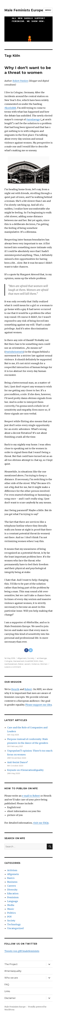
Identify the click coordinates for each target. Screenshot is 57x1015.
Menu (48, 10)
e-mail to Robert (31, 795)
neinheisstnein (10, 664)
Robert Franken (20, 80)
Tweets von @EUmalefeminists (21, 951)
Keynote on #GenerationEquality (25, 770)
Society (30, 658)
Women (43, 664)
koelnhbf (29, 661)
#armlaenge (33, 119)
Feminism (13, 897)
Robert (28, 689)
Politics (11, 912)
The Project (11, 964)
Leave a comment (12, 667)
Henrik (15, 689)
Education (12, 893)
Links (7, 991)
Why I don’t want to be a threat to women (27, 70)
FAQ (6, 984)
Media (10, 905)
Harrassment (18, 661)
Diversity (12, 889)
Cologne (8, 661)
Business (12, 881)
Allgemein (22, 658)
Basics (11, 878)
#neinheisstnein (14, 351)
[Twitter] (30, 650)
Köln (36, 661)
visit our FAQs (41, 822)
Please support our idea (38, 704)
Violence (35, 664)
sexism (27, 664)
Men (41, 661)
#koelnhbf (10, 107)
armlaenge (42, 658)
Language (12, 901)
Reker (21, 664)
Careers (11, 885)
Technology (14, 924)
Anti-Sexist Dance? (17, 762)
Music (10, 909)
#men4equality (12, 971)
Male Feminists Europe (23, 10)
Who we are (11, 977)
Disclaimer (10, 998)
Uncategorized (15, 928)
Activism (12, 870)
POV (9, 916)
